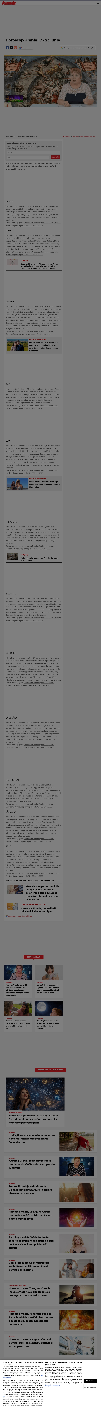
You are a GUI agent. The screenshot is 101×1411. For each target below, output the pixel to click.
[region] (50, 1385)
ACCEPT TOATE (90, 1380)
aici (4, 1396)
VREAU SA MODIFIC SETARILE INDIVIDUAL (90, 1386)
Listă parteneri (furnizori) (52, 1386)
